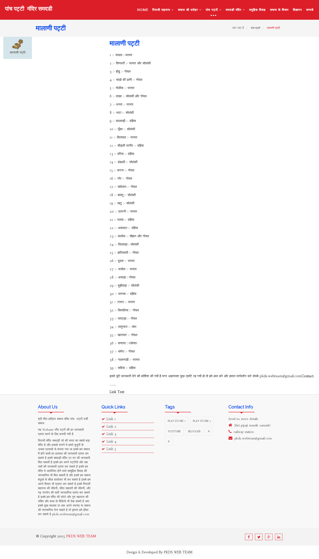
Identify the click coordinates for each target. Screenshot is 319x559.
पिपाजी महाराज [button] (161, 10)
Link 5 (111, 449)
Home (142, 10)
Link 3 (111, 434)
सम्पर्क (310, 10)
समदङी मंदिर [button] (234, 10)
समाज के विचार (279, 10)
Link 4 (112, 441)
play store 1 (177, 420)
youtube (174, 431)
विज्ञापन (297, 10)
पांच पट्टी (28, 9)
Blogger (194, 431)
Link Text (117, 392)
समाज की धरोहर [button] (188, 10)
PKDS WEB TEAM (81, 536)
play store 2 (202, 420)
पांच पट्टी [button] (212, 10)
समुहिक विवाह (257, 10)
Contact (307, 376)
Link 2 (111, 426)
